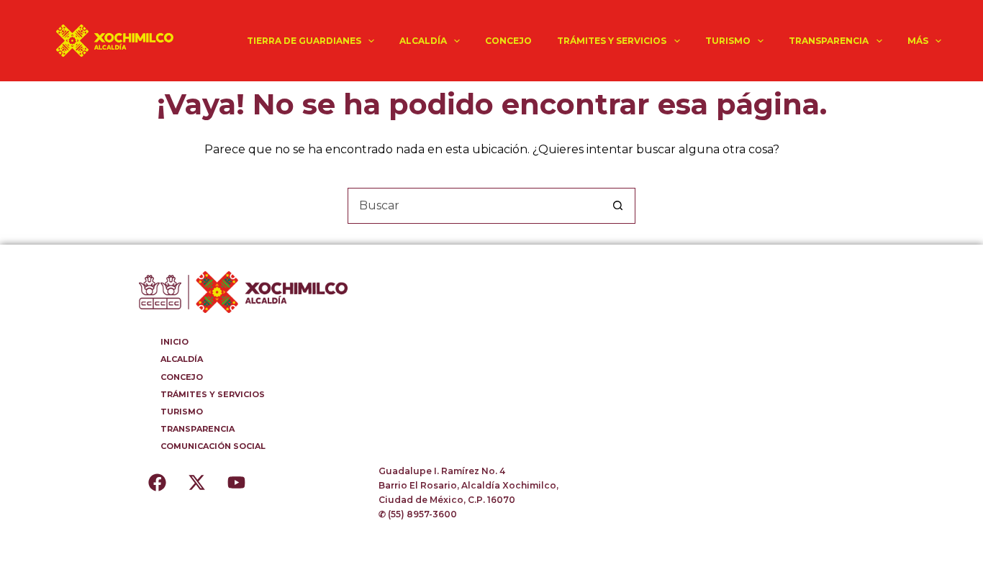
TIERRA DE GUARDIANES (304, 40)
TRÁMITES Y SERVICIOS (611, 40)
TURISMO (728, 40)
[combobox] (474, 206)
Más (917, 40)
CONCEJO (508, 40)
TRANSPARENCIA (829, 40)
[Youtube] (236, 482)
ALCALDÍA (423, 40)
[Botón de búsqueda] (617, 206)
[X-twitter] (196, 482)
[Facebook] (157, 482)
